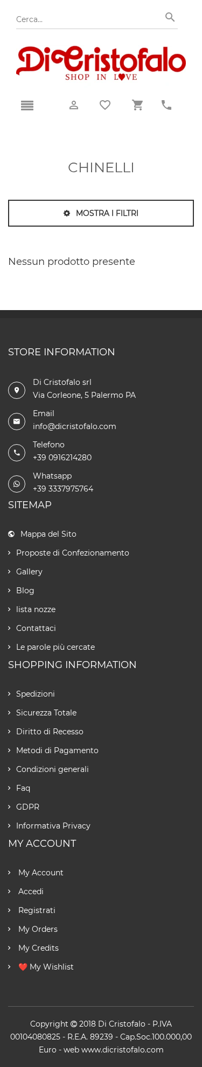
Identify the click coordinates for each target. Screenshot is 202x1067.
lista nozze (35, 609)
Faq (23, 788)
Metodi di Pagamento (57, 750)
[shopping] (137, 105)
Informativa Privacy (53, 826)
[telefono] (166, 105)
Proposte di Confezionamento (72, 553)
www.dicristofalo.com (122, 1050)
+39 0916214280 (62, 457)
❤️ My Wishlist (45, 967)
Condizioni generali (52, 769)
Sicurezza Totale (46, 713)
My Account (40, 873)
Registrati (35, 910)
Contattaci (36, 628)
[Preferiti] (105, 105)
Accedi (30, 891)
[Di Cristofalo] (101, 51)
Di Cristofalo (121, 1024)
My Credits (37, 948)
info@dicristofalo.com (74, 426)
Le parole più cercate (55, 647)
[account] (73, 105)
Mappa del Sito (48, 534)
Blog (25, 590)
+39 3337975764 (63, 489)
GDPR (27, 807)
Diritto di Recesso (49, 731)
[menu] (27, 106)
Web (71, 1050)
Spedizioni (35, 694)
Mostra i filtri (106, 213)
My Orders (37, 929)
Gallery (29, 572)
